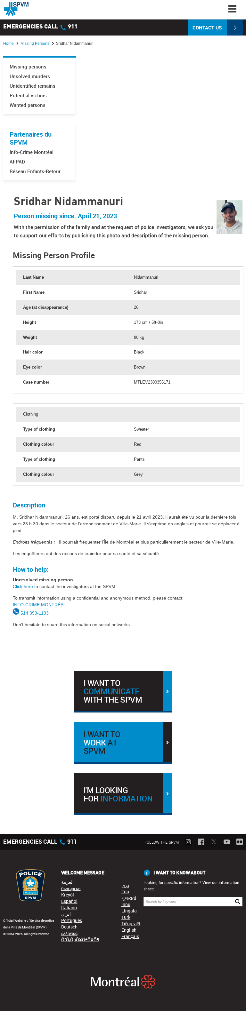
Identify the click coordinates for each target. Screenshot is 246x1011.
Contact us (207, 27)
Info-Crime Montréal (31, 152)
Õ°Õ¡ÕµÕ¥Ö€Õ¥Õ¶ (80, 939)
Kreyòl (67, 895)
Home (8, 43)
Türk (125, 917)
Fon (125, 891)
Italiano (69, 907)
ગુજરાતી (128, 898)
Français (130, 936)
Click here (23, 586)
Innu (125, 904)
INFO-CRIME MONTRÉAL (39, 604)
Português (71, 920)
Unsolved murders (30, 76)
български (71, 888)
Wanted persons (27, 105)
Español (69, 901)
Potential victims (28, 95)
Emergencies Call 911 (40, 26)
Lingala (129, 911)
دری (125, 885)
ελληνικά (69, 933)
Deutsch (69, 927)
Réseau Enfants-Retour (35, 171)
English (128, 930)
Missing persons (28, 66)
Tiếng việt (130, 923)
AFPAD (17, 161)
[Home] (16, 9)
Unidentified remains (32, 86)
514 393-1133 (34, 613)
